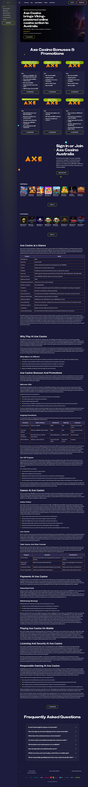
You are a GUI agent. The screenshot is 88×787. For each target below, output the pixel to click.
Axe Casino (7, 8)
